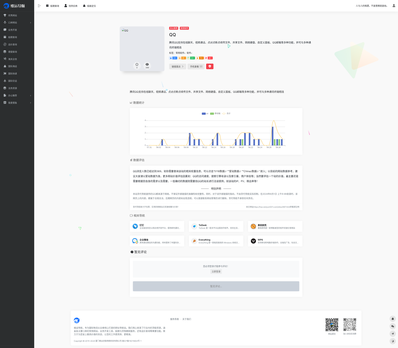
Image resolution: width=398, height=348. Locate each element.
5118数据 (219, 171)
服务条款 (174, 319)
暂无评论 (140, 252)
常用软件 (184, 28)
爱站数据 (234, 171)
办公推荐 (173, 28)
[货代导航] (87, 321)
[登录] (394, 6)
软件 (189, 52)
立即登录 (216, 271)
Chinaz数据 (250, 171)
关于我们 (186, 319)
